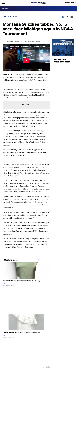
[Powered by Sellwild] (47, 367)
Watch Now (70, 3)
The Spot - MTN (10, 16)
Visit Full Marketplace (44, 260)
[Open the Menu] (3, 3)
